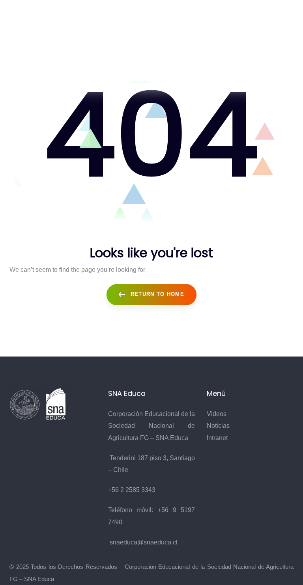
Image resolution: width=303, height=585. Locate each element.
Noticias (218, 425)
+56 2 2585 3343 (131, 490)
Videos (216, 413)
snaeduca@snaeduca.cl (144, 542)
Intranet (217, 438)
